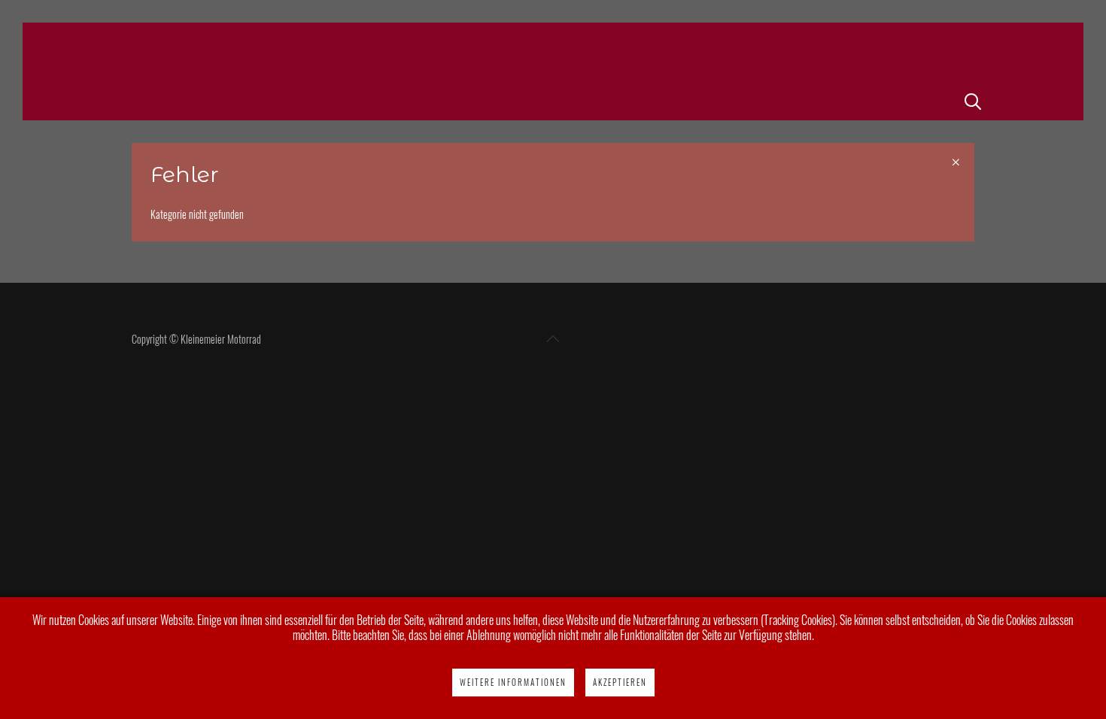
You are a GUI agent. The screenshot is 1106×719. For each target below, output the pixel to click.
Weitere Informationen (513, 682)
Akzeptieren (620, 682)
